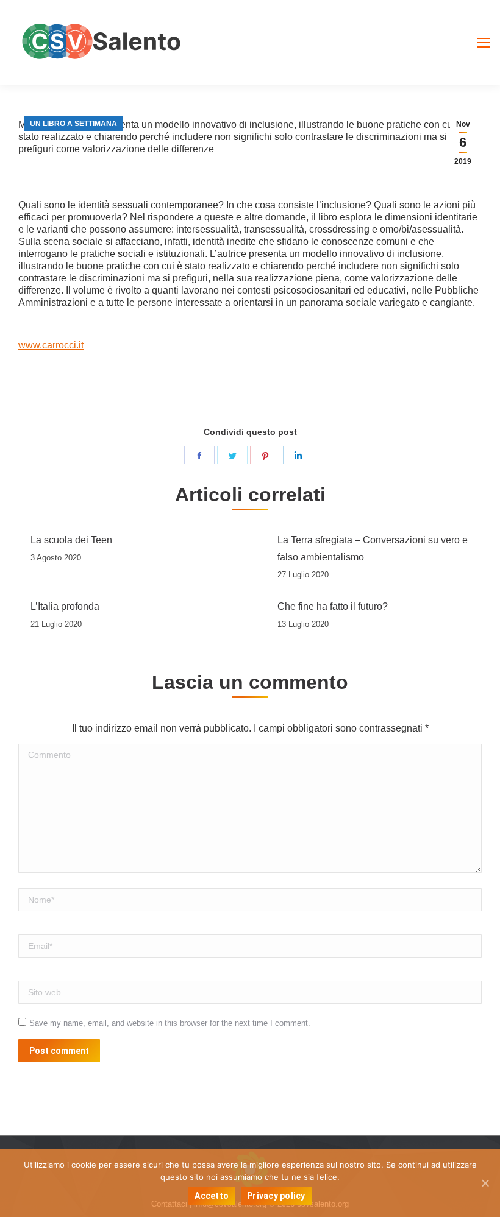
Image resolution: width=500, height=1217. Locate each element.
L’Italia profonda (64, 606)
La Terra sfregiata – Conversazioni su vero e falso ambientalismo (372, 548)
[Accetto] (485, 1183)
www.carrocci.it (51, 345)
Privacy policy (276, 1196)
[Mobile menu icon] (483, 42)
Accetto (212, 1196)
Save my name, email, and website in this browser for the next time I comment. (169, 1023)
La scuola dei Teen (71, 540)
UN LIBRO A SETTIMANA (73, 123)
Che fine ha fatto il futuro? (332, 606)
